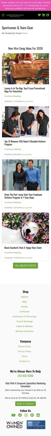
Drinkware (24, 311)
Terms (24, 356)
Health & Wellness (24, 326)
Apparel (24, 297)
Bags (24, 301)
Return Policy (24, 346)
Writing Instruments (24, 331)
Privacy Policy (24, 351)
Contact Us (24, 361)
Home (25, 33)
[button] (4, 15)
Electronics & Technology (24, 316)
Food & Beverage (25, 321)
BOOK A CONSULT (25, 403)
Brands (24, 306)
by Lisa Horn (28, 101)
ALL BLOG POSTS (25, 265)
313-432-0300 (25, 375)
